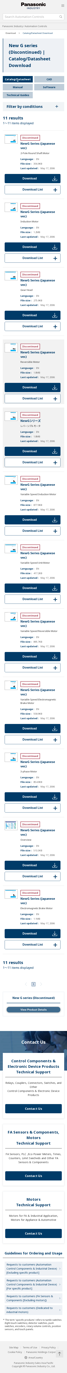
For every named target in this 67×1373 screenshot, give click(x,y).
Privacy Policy (49, 1347)
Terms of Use (30, 1347)
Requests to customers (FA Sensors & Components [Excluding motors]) (30, 1298)
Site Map (13, 1347)
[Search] (61, 16)
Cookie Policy (15, 1352)
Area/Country (35, 1357)
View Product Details (33, 1009)
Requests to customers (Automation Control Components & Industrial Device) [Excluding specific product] (32, 1268)
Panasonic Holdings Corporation (43, 1352)
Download (30, 178)
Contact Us (33, 1109)
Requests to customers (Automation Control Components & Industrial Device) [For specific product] (32, 1284)
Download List (41, 189)
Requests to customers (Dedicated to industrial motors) (30, 1310)
